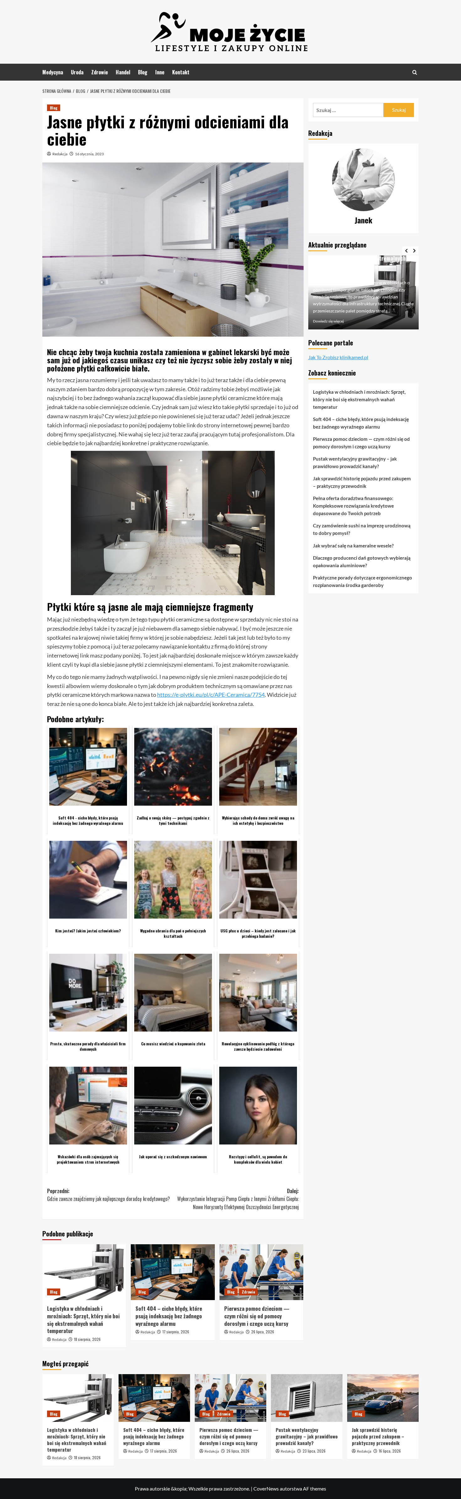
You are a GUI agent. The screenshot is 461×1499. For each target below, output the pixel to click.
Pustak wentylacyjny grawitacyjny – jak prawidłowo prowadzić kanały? (355, 462)
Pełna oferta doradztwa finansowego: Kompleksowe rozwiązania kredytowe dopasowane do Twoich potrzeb (353, 505)
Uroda (77, 72)
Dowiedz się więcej (328, 321)
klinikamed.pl (354, 357)
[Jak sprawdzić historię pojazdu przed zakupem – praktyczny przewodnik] (383, 1398)
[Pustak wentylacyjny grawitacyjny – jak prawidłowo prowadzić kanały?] (306, 1398)
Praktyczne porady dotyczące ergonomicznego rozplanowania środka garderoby (362, 581)
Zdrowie (99, 72)
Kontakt (180, 72)
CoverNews (266, 1488)
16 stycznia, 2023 (89, 154)
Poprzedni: (108, 1195)
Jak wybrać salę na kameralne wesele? (353, 545)
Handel (123, 72)
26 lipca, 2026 (262, 1331)
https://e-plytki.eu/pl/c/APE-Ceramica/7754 (211, 694)
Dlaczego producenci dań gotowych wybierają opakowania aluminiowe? (362, 561)
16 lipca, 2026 (390, 1451)
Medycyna (52, 72)
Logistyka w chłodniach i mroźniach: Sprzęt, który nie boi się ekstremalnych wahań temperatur (83, 1319)
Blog (142, 72)
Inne (159, 72)
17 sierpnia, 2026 (175, 1331)
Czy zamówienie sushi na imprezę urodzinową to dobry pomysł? (362, 529)
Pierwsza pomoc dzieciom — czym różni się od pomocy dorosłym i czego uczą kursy (256, 1315)
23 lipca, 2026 (314, 1451)
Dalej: (238, 1199)
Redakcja (59, 154)
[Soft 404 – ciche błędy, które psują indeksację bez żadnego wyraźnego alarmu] (173, 1272)
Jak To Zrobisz (323, 357)
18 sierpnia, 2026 (87, 1339)
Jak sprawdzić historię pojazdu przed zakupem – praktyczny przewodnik (362, 482)
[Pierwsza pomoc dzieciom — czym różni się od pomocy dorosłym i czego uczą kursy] (261, 1272)
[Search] (415, 72)
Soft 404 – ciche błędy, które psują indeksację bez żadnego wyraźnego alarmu (168, 1315)
